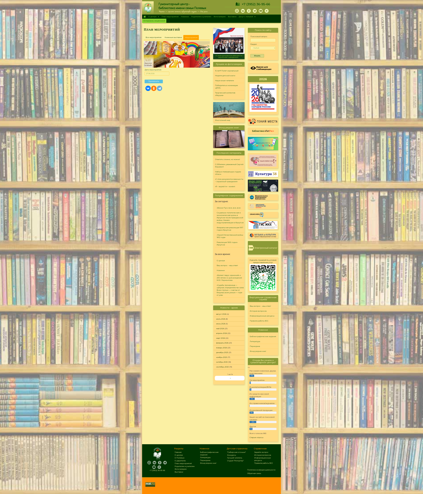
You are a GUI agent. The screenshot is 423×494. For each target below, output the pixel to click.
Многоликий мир (222, 120)
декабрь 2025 (222, 352)
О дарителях (180, 461)
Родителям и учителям (201, 17)
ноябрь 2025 (221, 357)
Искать (257, 56)
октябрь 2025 (222, 362)
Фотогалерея (219, 17)
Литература (255, 341)
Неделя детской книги (225, 76)
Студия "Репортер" (235, 461)
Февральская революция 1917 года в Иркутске (230, 229)
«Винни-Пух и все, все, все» (229, 208)
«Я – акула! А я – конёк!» (225, 186)
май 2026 (220, 328)
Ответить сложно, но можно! (227, 159)
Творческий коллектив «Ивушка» (225, 94)
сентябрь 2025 (222, 367)
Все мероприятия (153, 37)
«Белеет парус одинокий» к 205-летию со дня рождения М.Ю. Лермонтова (229, 277)
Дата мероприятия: (153, 70)
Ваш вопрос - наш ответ (227, 265)
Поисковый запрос (258, 36)
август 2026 (221, 314)
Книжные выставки (173, 37)
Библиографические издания (263, 336)
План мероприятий (170, 17)
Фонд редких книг (258, 351)
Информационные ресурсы (262, 316)
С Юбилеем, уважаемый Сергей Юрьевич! (229, 165)
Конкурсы (231, 455)
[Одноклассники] (153, 88)
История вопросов (258, 311)
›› (230, 378)
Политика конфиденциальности (261, 470)
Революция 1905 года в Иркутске (227, 243)
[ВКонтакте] (148, 88)
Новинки (185, 17)
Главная (144, 17)
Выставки (232, 17)
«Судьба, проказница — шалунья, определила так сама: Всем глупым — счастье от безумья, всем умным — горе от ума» (230, 290)
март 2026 (220, 338)
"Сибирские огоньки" (236, 452)
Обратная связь (254, 473)
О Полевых (179, 458)
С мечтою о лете (229, 57)
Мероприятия (192, 38)
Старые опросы (256, 437)
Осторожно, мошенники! (154, 21)
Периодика (255, 346)
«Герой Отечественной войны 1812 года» (230, 236)
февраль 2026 (222, 343)
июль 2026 (220, 319)
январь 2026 (221, 348)
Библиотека (263, 130)
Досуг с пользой (245, 17)
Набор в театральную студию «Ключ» (228, 173)
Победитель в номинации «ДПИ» (226, 86)
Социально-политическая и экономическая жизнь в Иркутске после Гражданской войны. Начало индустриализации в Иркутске (230, 218)
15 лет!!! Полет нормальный (226, 71)
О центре (152, 17)
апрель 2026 (221, 333)
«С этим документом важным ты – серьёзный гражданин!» (229, 180)
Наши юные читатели (224, 81)
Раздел (253, 44)
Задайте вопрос (261, 452)
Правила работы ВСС (259, 321)
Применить (153, 81)
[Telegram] (159, 88)
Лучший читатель (234, 458)
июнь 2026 (220, 324)
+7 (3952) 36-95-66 (256, 4)
